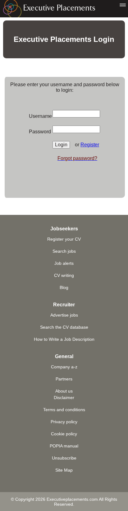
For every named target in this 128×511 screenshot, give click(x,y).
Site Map (64, 470)
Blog (64, 287)
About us (64, 391)
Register (89, 144)
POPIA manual (64, 445)
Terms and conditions (64, 409)
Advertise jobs (64, 315)
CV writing (64, 275)
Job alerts (64, 263)
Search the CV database (64, 327)
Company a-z (64, 366)
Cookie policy (64, 433)
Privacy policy (64, 421)
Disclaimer (64, 397)
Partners (64, 378)
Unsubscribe (64, 457)
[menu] (122, 5)
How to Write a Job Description (64, 339)
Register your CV (64, 239)
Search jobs (64, 251)
